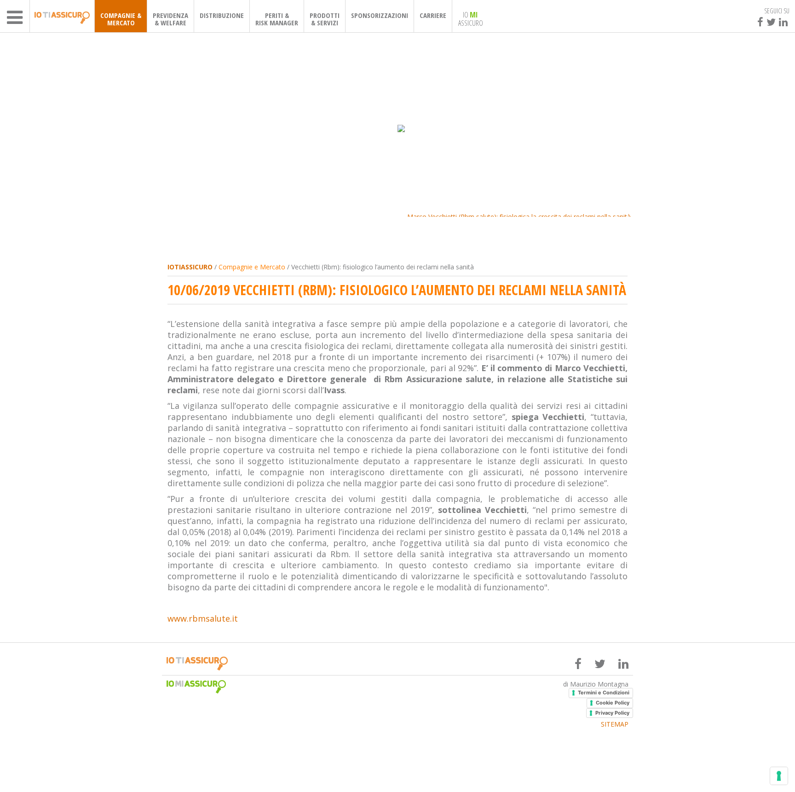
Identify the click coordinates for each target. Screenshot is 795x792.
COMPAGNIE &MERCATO (120, 19)
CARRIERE (433, 15)
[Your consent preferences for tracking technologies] (779, 776)
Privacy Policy (612, 713)
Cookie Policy (612, 702)
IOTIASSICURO (190, 266)
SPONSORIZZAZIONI (379, 15)
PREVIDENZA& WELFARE (170, 19)
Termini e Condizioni (603, 692)
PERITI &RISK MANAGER (276, 19)
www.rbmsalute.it (202, 618)
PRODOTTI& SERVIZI (325, 19)
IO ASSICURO (470, 18)
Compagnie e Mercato (252, 266)
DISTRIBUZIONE (222, 15)
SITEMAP (614, 724)
